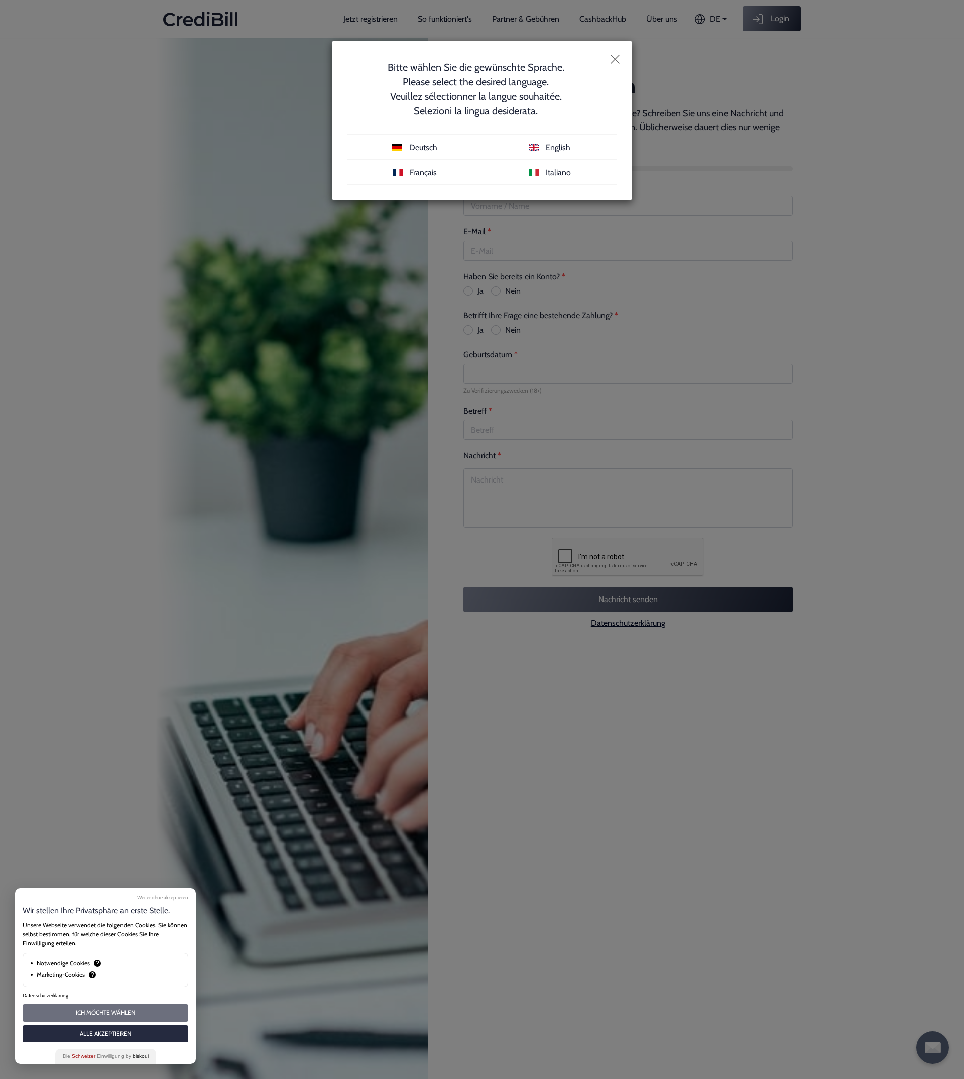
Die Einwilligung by (106, 1056)
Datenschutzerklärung (45, 995)
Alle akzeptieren (105, 1033)
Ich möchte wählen (105, 1012)
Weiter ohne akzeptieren (162, 897)
